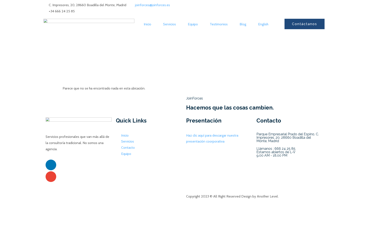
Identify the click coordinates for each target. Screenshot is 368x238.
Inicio (147, 24)
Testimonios (219, 24)
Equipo (193, 24)
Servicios (169, 24)
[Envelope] (51, 176)
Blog (243, 24)
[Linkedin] (51, 165)
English (263, 24)
